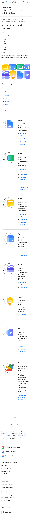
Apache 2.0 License (6, 435)
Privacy (9, 507)
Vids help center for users (23, 351)
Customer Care (5, 500)
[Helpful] (14, 419)
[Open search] (23, 2)
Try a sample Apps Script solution (22, 397)
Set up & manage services (14, 10)
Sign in (28, 2)
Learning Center (5, 471)
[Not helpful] (17, 419)
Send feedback (16, 425)
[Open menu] (3, 2)
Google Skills (4, 474)
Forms (7, 101)
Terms (3, 507)
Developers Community (8, 497)
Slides (7, 95)
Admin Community (6, 495)
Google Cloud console (7, 487)
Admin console (5, 481)
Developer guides (6, 468)
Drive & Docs (9, 13)
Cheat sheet (23, 139)
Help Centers (5, 465)
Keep (6, 104)
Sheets (7, 92)
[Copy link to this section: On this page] (15, 84)
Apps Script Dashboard (7, 484)
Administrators (7, 7)
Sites (6, 98)
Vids (6, 108)
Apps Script (8, 111)
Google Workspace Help (7, 19)
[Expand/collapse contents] (11, 33)
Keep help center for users (23, 317)
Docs (6, 89)
